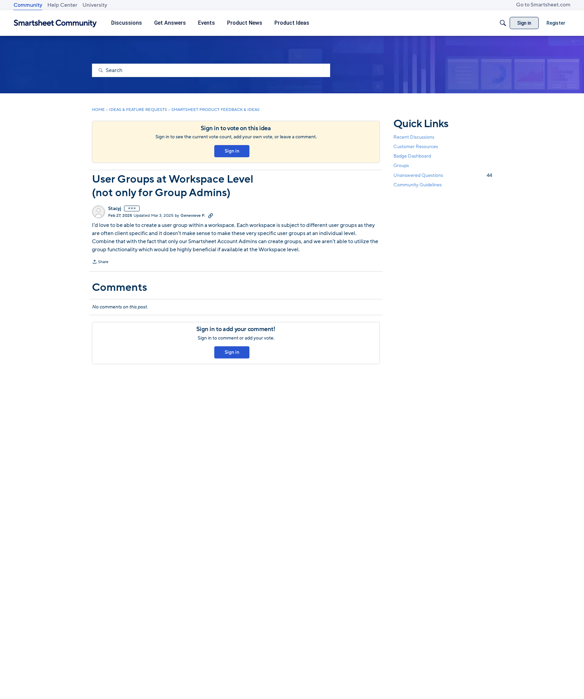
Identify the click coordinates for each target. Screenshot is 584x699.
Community (28, 5)
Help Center (62, 5)
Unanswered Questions (442, 175)
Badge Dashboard (412, 156)
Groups (401, 166)
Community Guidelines (417, 185)
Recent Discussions (413, 137)
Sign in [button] (232, 151)
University (94, 5)
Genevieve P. (192, 215)
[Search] (503, 23)
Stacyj (114, 209)
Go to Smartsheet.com (543, 4)
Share (100, 262)
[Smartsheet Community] (55, 23)
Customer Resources (415, 146)
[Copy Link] (210, 215)
